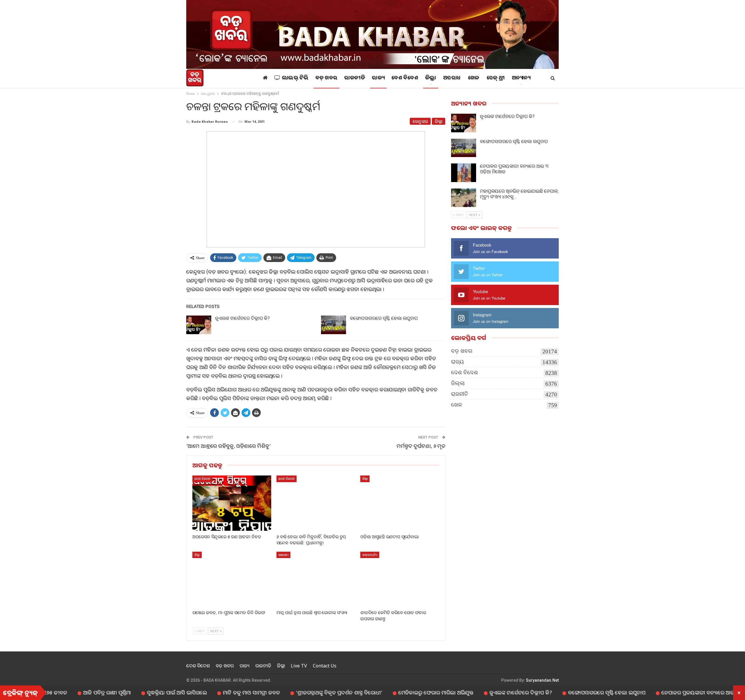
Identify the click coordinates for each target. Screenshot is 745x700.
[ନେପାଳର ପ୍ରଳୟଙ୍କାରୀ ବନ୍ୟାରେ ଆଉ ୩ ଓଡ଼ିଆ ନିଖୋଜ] (463, 172)
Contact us (324, 665)
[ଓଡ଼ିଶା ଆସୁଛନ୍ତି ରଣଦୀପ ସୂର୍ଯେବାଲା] (399, 502)
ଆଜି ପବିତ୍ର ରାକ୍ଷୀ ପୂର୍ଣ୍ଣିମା (77, 692)
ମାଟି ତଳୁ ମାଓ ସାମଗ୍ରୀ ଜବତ (221, 692)
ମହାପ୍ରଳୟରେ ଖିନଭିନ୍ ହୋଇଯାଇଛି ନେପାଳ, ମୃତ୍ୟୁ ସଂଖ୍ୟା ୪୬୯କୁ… (519, 194)
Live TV (299, 665)
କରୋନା (283, 555)
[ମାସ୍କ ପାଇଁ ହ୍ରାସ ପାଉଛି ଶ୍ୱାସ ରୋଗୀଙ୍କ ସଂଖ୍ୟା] (315, 579)
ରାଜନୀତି (354, 78)
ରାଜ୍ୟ (378, 78)
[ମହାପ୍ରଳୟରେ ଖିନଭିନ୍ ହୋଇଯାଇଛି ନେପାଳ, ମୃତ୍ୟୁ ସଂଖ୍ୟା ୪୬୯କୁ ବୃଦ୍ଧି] (463, 197)
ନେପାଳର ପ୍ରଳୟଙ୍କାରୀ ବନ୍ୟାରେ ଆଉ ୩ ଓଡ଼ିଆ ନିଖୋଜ (514, 169)
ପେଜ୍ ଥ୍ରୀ (496, 78)
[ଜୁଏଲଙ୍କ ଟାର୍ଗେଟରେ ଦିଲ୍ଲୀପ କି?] (198, 325)
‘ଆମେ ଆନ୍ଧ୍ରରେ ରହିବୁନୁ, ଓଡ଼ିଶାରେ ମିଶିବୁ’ (228, 445)
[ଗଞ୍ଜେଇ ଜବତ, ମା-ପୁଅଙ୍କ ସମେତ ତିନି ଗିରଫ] (231, 579)
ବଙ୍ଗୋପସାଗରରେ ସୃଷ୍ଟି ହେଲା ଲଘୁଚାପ (384, 318)
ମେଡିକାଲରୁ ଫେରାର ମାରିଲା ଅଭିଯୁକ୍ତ (405, 692)
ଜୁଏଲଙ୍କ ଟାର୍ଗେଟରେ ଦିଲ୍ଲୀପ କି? (242, 318)
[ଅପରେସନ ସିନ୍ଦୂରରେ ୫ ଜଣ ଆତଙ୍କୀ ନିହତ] (231, 502)
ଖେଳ (474, 78)
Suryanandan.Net (542, 680)
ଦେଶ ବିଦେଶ (404, 78)
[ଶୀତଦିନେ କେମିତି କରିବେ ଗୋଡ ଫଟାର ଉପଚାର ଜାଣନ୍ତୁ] (399, 579)
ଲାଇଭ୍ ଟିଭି (295, 78)
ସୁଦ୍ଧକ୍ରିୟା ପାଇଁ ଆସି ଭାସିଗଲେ (147, 692)
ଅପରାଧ (452, 78)
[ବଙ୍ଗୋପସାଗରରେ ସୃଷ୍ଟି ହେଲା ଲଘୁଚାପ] (333, 325)
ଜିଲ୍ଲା (430, 78)
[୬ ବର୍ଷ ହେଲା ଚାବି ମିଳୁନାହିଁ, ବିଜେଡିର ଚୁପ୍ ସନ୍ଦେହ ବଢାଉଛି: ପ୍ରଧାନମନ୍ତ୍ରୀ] (315, 502)
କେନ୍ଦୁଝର (420, 121)
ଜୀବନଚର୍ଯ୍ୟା (369, 555)
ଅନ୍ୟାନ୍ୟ (521, 78)
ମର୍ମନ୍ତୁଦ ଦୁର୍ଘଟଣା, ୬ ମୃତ (421, 445)
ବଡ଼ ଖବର (326, 78)
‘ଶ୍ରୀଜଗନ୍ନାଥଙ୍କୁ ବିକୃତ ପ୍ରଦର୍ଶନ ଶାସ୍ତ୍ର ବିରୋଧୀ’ (309, 692)
